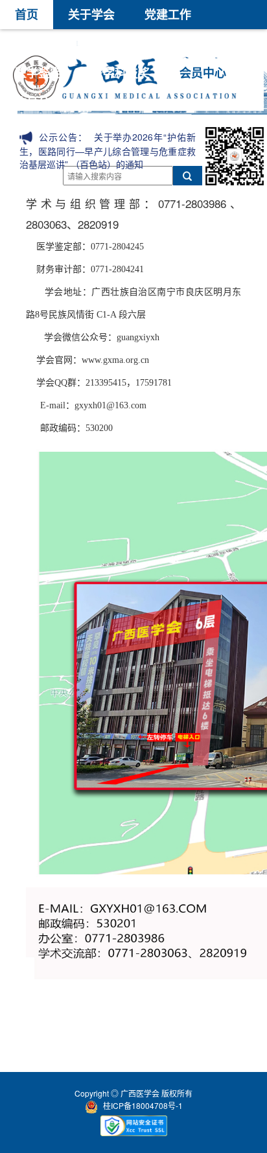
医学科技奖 (120, 72)
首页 (26, 14)
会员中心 (203, 72)
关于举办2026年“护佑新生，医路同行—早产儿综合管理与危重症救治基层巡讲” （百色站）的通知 (107, 150)
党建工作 (168, 14)
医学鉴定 (38, 72)
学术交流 (114, 43)
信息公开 (38, 101)
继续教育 (191, 43)
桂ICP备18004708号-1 (143, 1105)
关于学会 (91, 14)
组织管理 (38, 43)
